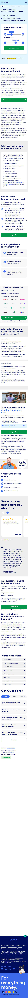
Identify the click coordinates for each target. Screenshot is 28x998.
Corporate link (13, 948)
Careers (7, 945)
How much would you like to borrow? (13, 28)
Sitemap (11, 945)
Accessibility (17, 945)
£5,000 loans (7, 684)
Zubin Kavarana (11, 748)
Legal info (20, 947)
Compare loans (14, 48)
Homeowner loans (9, 674)
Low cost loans (8, 666)
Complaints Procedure (12, 947)
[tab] (5, 696)
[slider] (11, 34)
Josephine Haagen (11, 750)
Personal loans (8, 659)
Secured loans (8, 670)
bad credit (16, 624)
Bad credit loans (8, 681)
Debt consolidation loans (11, 663)
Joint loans (7, 677)
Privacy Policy (23, 945)
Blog (18, 948)
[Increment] (23, 34)
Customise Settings (5, 948)
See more (14, 740)
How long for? (8, 37)
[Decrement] (5, 34)
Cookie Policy (3, 947)
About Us (3, 945)
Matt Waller (11, 752)
